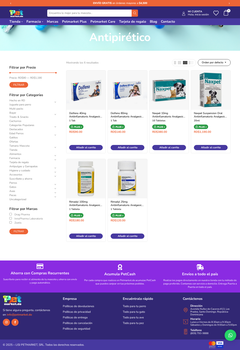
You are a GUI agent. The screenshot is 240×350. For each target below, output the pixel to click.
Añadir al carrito (86, 147)
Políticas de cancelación (77, 323)
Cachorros (15, 121)
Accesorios (15, 174)
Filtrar (18, 85)
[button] (226, 13)
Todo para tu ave (133, 317)
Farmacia (14, 158)
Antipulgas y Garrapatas (23, 166)
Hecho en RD (17, 100)
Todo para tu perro (134, 306)
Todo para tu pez (133, 323)
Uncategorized (17, 199)
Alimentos (15, 154)
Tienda (13, 150)
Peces (12, 195)
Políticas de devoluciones (78, 306)
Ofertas (13, 141)
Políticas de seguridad (76, 329)
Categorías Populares (21, 125)
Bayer (12, 113)
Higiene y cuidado (19, 170)
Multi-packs (16, 108)
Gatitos (13, 137)
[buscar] (135, 13)
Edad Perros (16, 133)
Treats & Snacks (18, 117)
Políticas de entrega (75, 317)
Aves (12, 191)
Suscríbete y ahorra (20, 179)
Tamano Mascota (19, 146)
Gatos (12, 187)
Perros (13, 183)
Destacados (16, 129)
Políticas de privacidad (77, 312)
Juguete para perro (20, 104)
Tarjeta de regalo (19, 162)
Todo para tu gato (134, 312)
